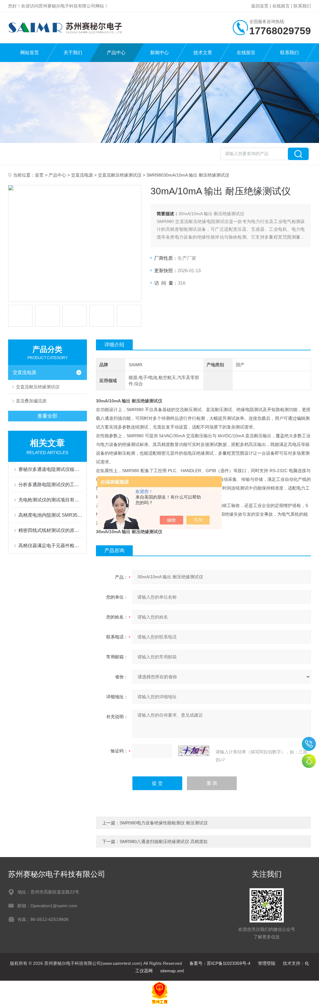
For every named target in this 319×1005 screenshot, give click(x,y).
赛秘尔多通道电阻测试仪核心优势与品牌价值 (50, 469)
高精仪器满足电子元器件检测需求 (50, 545)
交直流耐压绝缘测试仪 (119, 175)
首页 (39, 175)
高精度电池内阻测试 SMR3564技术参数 (50, 515)
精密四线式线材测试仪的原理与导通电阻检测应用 (50, 530)
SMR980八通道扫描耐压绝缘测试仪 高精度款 (164, 841)
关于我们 (73, 52)
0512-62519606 (309, 744)
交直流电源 (82, 175)
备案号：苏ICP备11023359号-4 (219, 963)
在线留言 (281, 5)
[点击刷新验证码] (193, 751)
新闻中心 (159, 52)
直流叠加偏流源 (31, 400)
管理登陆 (266, 963)
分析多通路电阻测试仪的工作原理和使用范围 (50, 484)
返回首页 (260, 5)
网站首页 (29, 52)
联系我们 (302, 5)
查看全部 (47, 416)
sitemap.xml (172, 970)
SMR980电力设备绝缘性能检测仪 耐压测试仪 (164, 822)
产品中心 (116, 52)
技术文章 (202, 52)
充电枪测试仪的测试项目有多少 (50, 499)
